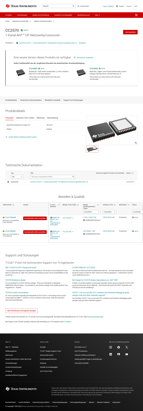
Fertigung (8, 371)
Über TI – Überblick (11, 347)
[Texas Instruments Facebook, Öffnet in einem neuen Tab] (118, 348)
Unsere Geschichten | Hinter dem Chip (18, 359)
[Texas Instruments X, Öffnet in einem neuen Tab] (126, 348)
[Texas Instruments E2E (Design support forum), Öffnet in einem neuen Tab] (118, 355)
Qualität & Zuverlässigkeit (49, 367)
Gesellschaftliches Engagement (16, 375)
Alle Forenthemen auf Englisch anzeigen (21, 311)
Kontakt (43, 347)
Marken (91, 402)
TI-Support (67, 322)
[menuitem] (136, 15)
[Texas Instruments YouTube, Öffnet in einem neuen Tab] (126, 355)
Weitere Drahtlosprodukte (43, 21)
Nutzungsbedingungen (95, 317)
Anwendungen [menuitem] (22, 15)
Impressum (116, 402)
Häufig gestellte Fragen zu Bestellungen (88, 359)
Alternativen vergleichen (85, 57)
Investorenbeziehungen (13, 367)
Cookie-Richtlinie (24, 402)
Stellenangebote (11, 351)
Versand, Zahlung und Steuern (85, 355)
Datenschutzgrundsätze (41, 402)
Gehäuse (43, 363)
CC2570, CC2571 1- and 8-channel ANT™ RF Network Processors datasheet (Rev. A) (48, 43)
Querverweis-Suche (46, 355)
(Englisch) (82, 43)
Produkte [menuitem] (8, 15)
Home (7, 21)
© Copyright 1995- (13, 406)
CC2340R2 (94, 68)
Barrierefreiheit (10, 402)
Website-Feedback (103, 402)
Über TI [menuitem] (97, 15)
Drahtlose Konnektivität (20, 21)
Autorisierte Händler (81, 363)
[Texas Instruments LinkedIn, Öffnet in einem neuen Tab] (110, 355)
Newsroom (9, 355)
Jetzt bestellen (130, 32)
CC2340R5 (33, 68)
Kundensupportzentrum (48, 359)
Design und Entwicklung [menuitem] (41, 15)
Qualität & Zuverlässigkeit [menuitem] (63, 15)
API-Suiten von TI (80, 347)
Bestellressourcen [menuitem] (83, 15)
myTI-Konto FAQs (46, 371)
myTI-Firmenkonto (81, 351)
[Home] (21, 6)
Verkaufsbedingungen (59, 402)
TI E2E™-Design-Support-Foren (50, 351)
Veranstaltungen (11, 363)
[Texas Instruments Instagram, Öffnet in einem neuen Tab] (110, 348)
